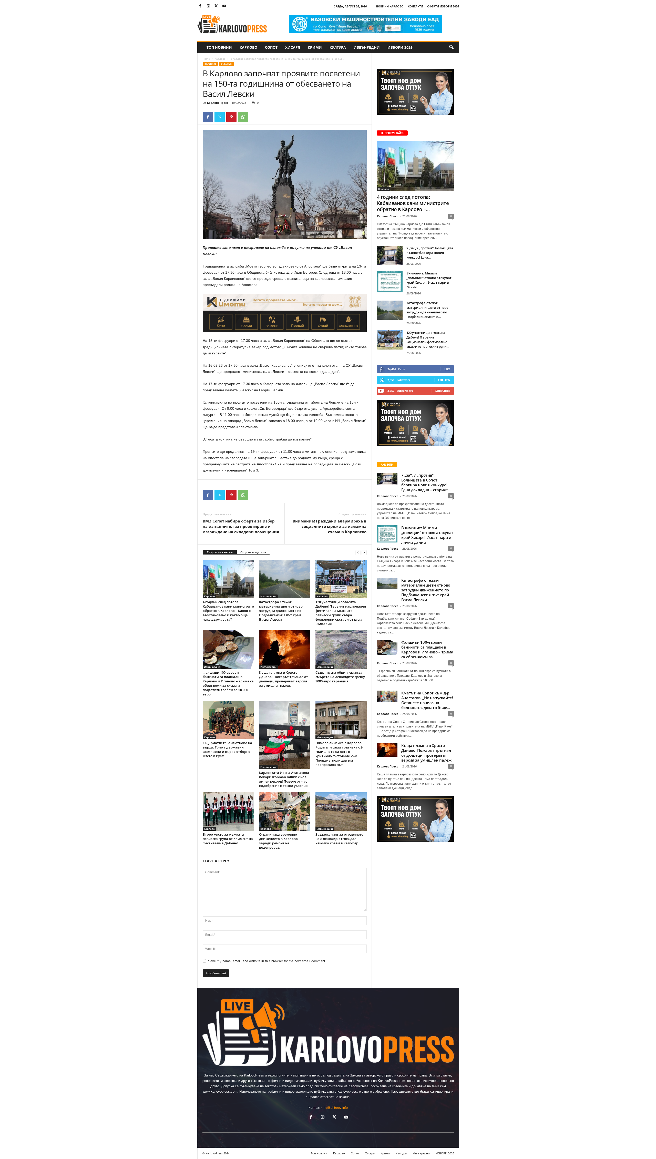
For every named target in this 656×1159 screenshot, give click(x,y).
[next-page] (364, 552)
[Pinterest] (231, 117)
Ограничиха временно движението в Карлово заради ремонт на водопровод (278, 841)
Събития (226, 64)
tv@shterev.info (336, 1108)
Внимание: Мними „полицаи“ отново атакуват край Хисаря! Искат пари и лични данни (427, 535)
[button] (451, 47)
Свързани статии (220, 552)
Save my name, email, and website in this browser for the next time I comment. (267, 961)
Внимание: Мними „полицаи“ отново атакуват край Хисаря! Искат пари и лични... (429, 280)
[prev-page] (358, 552)
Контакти (415, 6)
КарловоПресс (217, 103)
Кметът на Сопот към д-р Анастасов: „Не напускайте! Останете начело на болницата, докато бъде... (427, 700)
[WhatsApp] (243, 117)
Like (447, 369)
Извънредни (367, 47)
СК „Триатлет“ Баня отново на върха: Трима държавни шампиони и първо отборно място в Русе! (227, 749)
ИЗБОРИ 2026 (400, 47)
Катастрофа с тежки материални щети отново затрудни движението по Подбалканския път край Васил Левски (281, 611)
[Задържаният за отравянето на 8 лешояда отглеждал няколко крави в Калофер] (341, 811)
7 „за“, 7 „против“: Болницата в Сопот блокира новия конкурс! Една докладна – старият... (426, 482)
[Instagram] (208, 6)
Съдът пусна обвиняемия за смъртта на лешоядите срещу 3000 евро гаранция (340, 676)
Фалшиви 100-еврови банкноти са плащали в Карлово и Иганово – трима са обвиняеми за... (427, 649)
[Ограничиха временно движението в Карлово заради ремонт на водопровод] (284, 811)
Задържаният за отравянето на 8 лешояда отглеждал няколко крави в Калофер (339, 838)
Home (206, 58)
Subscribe (442, 391)
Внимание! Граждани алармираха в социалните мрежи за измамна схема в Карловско (329, 526)
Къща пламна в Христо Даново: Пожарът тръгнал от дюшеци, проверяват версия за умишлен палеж (283, 679)
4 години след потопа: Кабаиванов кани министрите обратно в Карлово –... (413, 203)
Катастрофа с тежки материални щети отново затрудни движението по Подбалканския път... (427, 310)
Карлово (248, 47)
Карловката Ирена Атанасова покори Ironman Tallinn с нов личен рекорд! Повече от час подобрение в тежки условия (284, 779)
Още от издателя (253, 552)
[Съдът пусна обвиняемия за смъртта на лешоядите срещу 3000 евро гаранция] (341, 649)
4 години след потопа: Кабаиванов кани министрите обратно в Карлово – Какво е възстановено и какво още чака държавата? (228, 611)
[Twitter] (216, 6)
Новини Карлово (390, 6)
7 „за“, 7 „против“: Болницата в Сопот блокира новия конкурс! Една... (429, 253)
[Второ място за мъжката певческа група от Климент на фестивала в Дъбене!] (228, 811)
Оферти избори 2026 (443, 6)
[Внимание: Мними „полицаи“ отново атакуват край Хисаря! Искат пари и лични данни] (390, 281)
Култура (338, 47)
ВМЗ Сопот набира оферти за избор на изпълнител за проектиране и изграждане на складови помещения (241, 526)
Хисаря (292, 47)
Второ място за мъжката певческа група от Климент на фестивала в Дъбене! (228, 838)
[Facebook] (200, 6)
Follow (444, 380)
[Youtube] (224, 6)
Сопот (271, 47)
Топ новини (219, 47)
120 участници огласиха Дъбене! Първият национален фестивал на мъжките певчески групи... (428, 339)
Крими (315, 47)
